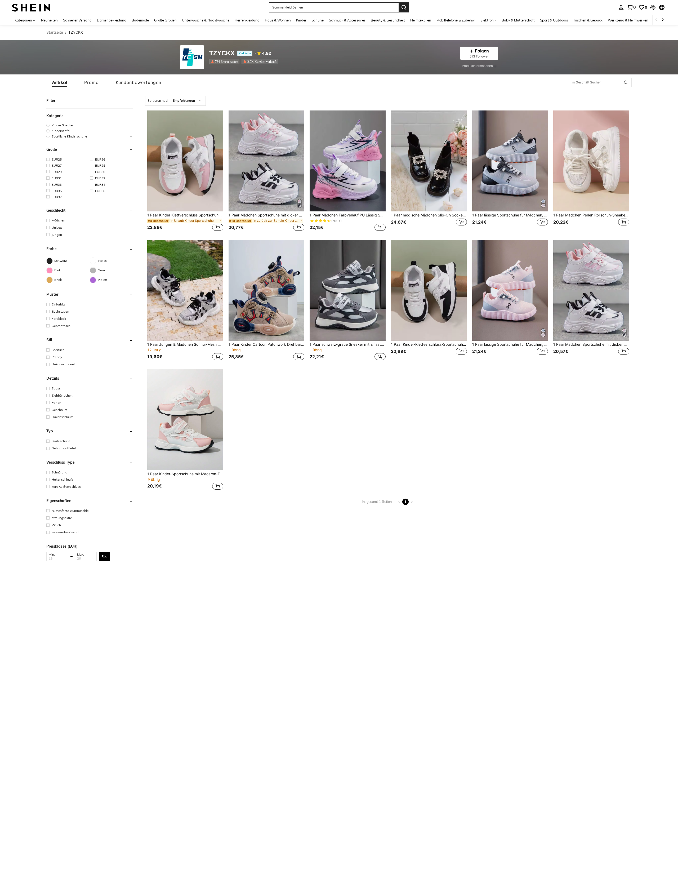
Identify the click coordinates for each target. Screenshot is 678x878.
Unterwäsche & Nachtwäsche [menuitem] (205, 20)
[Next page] (412, 502)
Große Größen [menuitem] (165, 20)
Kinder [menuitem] (301, 20)
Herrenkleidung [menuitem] (247, 20)
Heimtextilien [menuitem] (420, 20)
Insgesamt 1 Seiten (377, 502)
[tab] (59, 82)
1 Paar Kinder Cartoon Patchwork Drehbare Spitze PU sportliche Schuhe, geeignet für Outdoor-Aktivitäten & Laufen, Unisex (267, 344)
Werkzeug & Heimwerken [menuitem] (628, 20)
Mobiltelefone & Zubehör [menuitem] (455, 20)
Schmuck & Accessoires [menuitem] (347, 20)
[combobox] (175, 100)
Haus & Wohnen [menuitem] (278, 20)
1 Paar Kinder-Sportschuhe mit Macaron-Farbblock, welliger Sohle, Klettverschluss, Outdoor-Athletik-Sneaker (185, 474)
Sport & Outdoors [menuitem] (554, 20)
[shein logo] (31, 7)
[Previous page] (399, 502)
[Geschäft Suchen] (625, 82)
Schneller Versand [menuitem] (77, 20)
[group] (89, 125)
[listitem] (225, 61)
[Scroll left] (656, 20)
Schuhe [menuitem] (318, 20)
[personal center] (621, 7)
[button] (653, 7)
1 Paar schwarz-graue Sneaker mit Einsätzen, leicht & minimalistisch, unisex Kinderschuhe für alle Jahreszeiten (348, 344)
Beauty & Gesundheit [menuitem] (388, 20)
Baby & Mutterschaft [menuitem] (518, 20)
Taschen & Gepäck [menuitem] (588, 20)
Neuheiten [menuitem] (49, 20)
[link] (631, 7)
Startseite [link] (54, 32)
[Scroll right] (662, 20)
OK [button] (104, 556)
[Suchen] (404, 7)
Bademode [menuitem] (140, 20)
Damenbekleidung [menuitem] (111, 20)
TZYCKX (222, 53)
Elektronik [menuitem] (488, 20)
